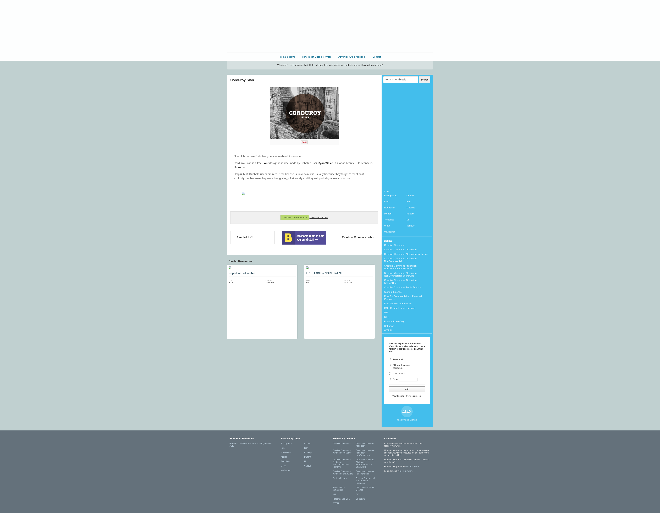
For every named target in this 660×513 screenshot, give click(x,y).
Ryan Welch (325, 163)
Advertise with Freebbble (351, 56)
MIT (386, 312)
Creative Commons (394, 245)
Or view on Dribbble (319, 217)
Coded (410, 195)
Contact (376, 56)
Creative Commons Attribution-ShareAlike (400, 281)
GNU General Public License (399, 308)
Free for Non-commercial (397, 303)
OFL (386, 317)
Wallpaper (389, 231)
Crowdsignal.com (413, 396)
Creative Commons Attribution (400, 249)
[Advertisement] (370, 26)
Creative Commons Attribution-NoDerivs (405, 254)
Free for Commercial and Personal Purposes (403, 297)
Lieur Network (412, 466)
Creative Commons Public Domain (402, 287)
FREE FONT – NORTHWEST (324, 273)
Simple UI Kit (245, 237)
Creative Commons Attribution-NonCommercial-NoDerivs (400, 267)
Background (390, 195)
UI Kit (387, 225)
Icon (408, 201)
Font (386, 201)
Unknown (389, 326)
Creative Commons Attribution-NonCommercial (400, 260)
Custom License (393, 291)
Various (410, 225)
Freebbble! (246, 7)
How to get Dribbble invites (316, 56)
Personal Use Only (394, 321)
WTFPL (388, 330)
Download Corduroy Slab (295, 217)
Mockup (410, 207)
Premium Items (287, 56)
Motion (388, 213)
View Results (398, 396)
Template (389, 219)
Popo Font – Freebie (242, 273)
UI (407, 219)
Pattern (410, 213)
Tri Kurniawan (405, 471)
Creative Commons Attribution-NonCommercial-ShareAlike (400, 274)
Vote (407, 389)
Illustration (389, 207)
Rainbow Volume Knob (357, 237)
